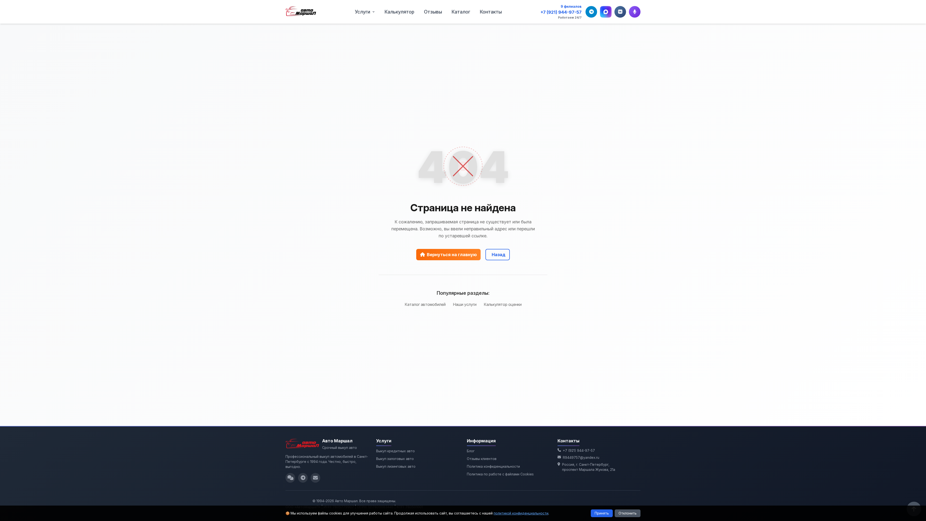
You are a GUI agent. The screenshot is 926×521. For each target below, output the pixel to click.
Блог (471, 451)
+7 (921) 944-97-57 (561, 12)
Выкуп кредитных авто (395, 451)
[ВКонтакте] (620, 12)
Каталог (461, 12)
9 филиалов (571, 6)
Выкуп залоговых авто (395, 459)
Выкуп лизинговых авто (395, 466)
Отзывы (433, 12)
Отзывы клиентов (482, 459)
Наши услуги (465, 304)
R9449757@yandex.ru (581, 457)
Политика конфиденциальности (493, 466)
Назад (498, 254)
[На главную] (301, 11)
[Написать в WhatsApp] (290, 478)
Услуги (362, 12)
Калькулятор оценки (503, 304)
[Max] (606, 12)
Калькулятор (399, 12)
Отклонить (628, 513)
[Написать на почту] (315, 478)
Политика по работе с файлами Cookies (500, 474)
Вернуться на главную (452, 254)
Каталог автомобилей (425, 304)
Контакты (491, 12)
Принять (602, 513)
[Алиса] (634, 12)
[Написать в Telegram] (303, 478)
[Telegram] (591, 12)
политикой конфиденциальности (521, 513)
